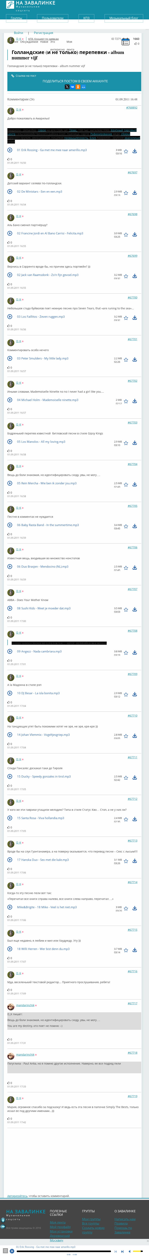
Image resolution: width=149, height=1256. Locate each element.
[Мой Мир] (83, 86)
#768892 (131, 107)
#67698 (132, 214)
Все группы (90, 1223)
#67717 (132, 1003)
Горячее (12, 41)
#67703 (132, 422)
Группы (16, 18)
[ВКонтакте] (72, 86)
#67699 (132, 255)
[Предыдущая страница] (3, 1226)
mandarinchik (25, 1005)
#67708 (132, 630)
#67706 (132, 547)
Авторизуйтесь (17, 1196)
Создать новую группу (93, 1230)
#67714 (132, 882)
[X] (67, 86)
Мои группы (91, 1219)
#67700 (132, 297)
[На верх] (3, 1220)
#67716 (132, 971)
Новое (44, 41)
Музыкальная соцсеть (35, 5)
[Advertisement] (74, 1159)
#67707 (132, 589)
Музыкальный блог (123, 18)
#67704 (132, 464)
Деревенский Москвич (60, 1238)
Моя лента (70, 41)
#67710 (132, 715)
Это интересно (57, 41)
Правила (121, 1223)
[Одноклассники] (78, 86)
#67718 (132, 1052)
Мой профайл (60, 1227)
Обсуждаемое (29, 41)
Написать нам (125, 1219)
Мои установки (61, 1231)
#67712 (132, 799)
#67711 (132, 757)
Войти (18, 33)
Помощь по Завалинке (123, 1230)
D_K (18, 109)
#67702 (132, 381)
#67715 (132, 930)
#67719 (132, 1096)
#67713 (132, 840)
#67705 (132, 506)
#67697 (132, 172)
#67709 (132, 674)
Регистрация (43, 33)
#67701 (132, 339)
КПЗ (86, 18)
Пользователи (52, 18)
